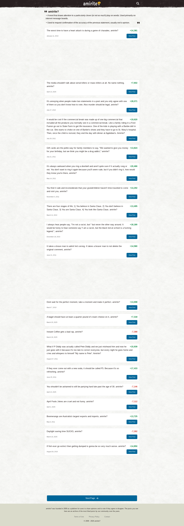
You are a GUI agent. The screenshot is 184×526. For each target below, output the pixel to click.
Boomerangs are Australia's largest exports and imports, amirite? (77, 416)
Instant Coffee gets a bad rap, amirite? (65, 332)
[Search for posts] (138, 3)
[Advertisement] (92, 59)
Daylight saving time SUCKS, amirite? (64, 431)
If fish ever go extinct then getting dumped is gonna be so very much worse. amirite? (86, 446)
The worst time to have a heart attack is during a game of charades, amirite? (82, 30)
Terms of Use (79, 517)
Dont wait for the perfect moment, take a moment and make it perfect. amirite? (83, 302)
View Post (132, 36)
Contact (107, 517)
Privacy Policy (94, 517)
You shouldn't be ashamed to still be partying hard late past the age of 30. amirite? (85, 386)
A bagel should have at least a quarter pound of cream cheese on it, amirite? (82, 317)
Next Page (90, 498)
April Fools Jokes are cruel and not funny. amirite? (70, 401)
